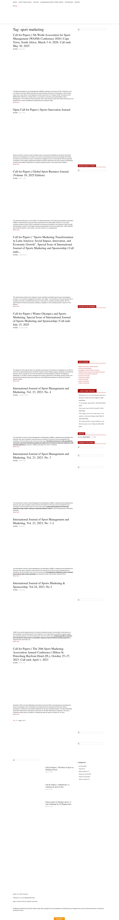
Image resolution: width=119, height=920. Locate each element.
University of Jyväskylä (85, 368)
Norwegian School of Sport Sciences (89, 370)
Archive (80, 437)
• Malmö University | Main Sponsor (88, 366)
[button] (82, 2)
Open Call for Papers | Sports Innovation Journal (41, 109)
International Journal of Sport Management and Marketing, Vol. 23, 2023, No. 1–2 (41, 521)
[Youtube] (105, 2)
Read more (16, 102)
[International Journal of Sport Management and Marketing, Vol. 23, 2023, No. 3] (43, 482)
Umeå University (83, 379)
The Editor (15, 49)
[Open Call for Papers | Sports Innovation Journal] (43, 134)
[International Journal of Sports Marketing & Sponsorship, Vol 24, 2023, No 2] (43, 611)
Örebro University (84, 383)
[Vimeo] (103, 2)
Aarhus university (84, 381)
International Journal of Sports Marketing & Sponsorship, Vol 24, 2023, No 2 (39, 585)
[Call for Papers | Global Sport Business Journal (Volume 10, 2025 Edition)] (43, 200)
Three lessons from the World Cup (87, 408)
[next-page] (17, 720)
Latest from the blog (87, 391)
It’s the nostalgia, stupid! (85, 403)
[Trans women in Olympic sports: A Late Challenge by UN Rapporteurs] (59, 797)
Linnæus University (84, 375)
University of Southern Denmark (88, 374)
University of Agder (84, 377)
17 (16, 720)
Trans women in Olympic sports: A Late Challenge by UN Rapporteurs (58, 803)
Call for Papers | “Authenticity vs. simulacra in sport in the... (57, 785)
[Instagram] (99, 2)
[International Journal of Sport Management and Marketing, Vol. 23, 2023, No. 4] (43, 416)
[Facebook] (97, 2)
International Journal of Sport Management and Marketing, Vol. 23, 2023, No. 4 (41, 390)
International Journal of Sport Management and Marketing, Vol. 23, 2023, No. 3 (41, 455)
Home (14, 26)
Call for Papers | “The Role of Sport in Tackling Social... (59, 768)
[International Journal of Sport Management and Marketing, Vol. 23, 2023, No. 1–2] (43, 547)
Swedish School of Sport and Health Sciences (92, 372)
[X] (101, 2)
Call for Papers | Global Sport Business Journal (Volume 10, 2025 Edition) (41, 173)
